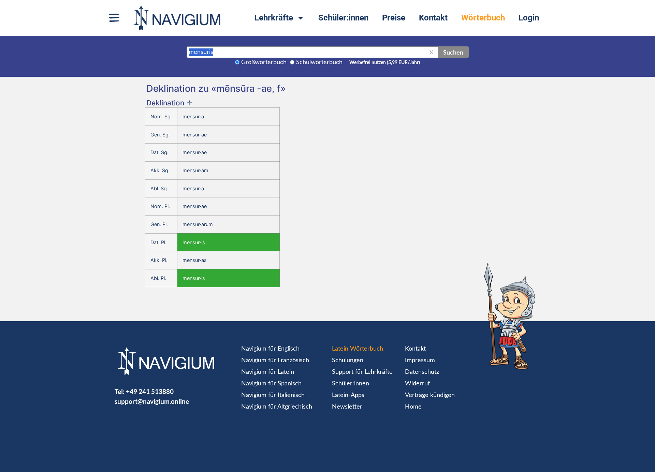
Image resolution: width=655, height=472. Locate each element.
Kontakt (433, 18)
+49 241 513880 (150, 391)
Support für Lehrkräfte (362, 372)
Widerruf (417, 384)
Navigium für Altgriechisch (276, 407)
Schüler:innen (343, 18)
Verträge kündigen (430, 395)
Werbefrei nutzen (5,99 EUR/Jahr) (384, 62)
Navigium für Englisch (270, 349)
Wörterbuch (483, 18)
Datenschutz (422, 372)
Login (529, 18)
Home (413, 407)
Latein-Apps (348, 395)
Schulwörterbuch (319, 62)
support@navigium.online (152, 401)
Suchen (453, 52)
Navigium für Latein (267, 372)
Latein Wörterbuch (357, 349)
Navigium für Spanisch (271, 384)
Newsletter (347, 407)
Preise (393, 18)
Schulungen (347, 360)
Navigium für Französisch (275, 360)
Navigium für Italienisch (273, 395)
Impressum (420, 360)
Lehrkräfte (273, 18)
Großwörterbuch (264, 62)
